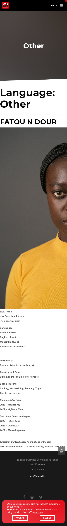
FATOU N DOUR (28, 122)
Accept (20, 518)
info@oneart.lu (37, 476)
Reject (47, 518)
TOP (61, 452)
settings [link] (38, 512)
